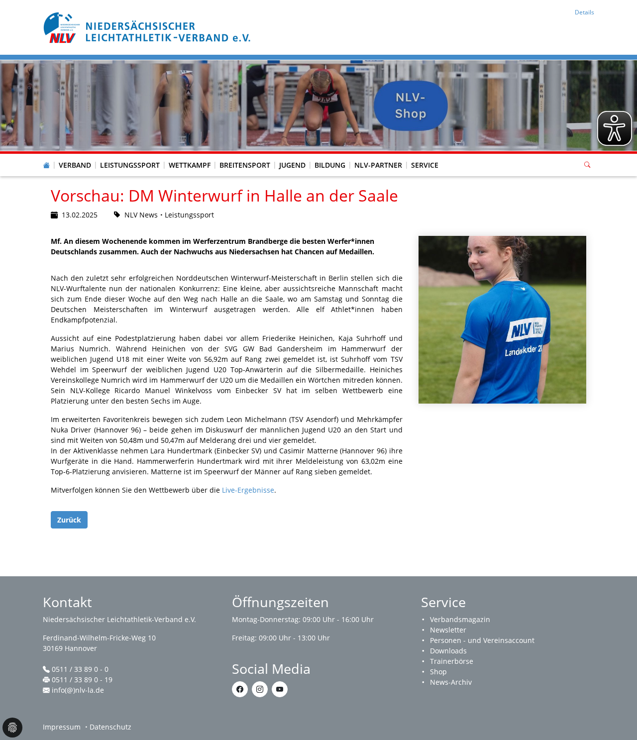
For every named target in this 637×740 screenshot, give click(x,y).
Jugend (292, 165)
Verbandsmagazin (460, 619)
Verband (75, 165)
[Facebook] (240, 689)
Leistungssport (130, 165)
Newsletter (448, 629)
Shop (438, 671)
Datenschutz (110, 727)
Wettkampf (190, 165)
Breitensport (244, 165)
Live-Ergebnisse (248, 490)
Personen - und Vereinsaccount (482, 640)
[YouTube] (280, 689)
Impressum (62, 727)
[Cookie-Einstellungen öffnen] (12, 728)
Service (424, 165)
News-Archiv (451, 682)
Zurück (69, 520)
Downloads (448, 650)
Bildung (330, 165)
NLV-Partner (378, 165)
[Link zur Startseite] (148, 26)
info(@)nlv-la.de (78, 690)
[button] (75, 155)
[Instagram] (260, 689)
